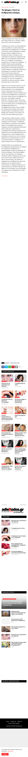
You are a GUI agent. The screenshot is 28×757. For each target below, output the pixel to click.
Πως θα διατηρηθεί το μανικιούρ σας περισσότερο (20, 401)
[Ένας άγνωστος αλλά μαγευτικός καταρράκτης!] (5, 621)
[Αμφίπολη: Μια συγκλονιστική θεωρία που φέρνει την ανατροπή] (5, 614)
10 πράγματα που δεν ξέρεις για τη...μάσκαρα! (7, 401)
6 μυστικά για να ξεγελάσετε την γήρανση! (5, 385)
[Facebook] (2, 367)
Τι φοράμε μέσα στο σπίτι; (20, 384)
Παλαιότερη (23, 504)
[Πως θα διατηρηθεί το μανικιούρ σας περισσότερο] (5, 554)
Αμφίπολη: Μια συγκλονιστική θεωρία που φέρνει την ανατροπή (18, 613)
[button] (2, 2)
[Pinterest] (13, 367)
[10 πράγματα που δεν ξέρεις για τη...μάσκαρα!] (5, 538)
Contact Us (13, 721)
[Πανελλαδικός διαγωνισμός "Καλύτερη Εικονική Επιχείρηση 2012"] (5, 644)
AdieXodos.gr (18, 726)
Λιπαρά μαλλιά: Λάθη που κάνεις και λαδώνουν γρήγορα (7, 467)
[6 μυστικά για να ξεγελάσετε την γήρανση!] (5, 523)
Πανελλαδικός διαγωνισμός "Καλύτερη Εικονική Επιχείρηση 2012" (18, 644)
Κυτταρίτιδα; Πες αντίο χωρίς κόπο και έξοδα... (7, 434)
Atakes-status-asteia (14, 362)
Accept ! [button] (5, 754)
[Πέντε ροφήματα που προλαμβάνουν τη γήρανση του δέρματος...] (5, 546)
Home (7, 721)
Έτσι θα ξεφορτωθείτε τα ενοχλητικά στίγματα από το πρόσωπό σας (7, 417)
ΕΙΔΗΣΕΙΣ (12, 7)
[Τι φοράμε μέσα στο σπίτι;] (5, 530)
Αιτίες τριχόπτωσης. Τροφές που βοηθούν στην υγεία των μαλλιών (20, 451)
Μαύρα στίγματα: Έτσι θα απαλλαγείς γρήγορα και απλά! (20, 434)
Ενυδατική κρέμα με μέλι (20, 416)
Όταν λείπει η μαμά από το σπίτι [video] (18, 627)
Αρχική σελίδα (5, 7)
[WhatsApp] (9, 367)
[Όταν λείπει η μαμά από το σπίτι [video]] (5, 629)
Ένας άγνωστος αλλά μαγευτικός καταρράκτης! (18, 619)
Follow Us (19, 721)
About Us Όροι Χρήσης (14, 723)
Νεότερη (4, 504)
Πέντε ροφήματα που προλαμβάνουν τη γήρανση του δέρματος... (18, 545)
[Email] (16, 367)
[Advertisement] (14, 196)
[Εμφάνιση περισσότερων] (19, 367)
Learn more (10, 751)
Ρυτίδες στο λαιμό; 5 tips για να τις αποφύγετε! (6, 450)
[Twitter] (6, 367)
